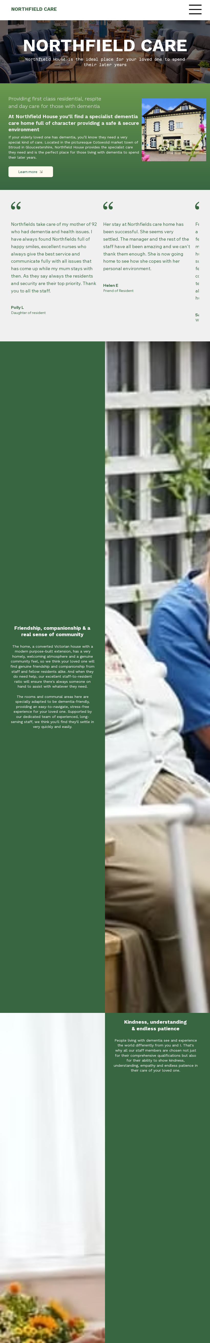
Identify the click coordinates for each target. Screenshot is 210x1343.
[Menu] (195, 9)
